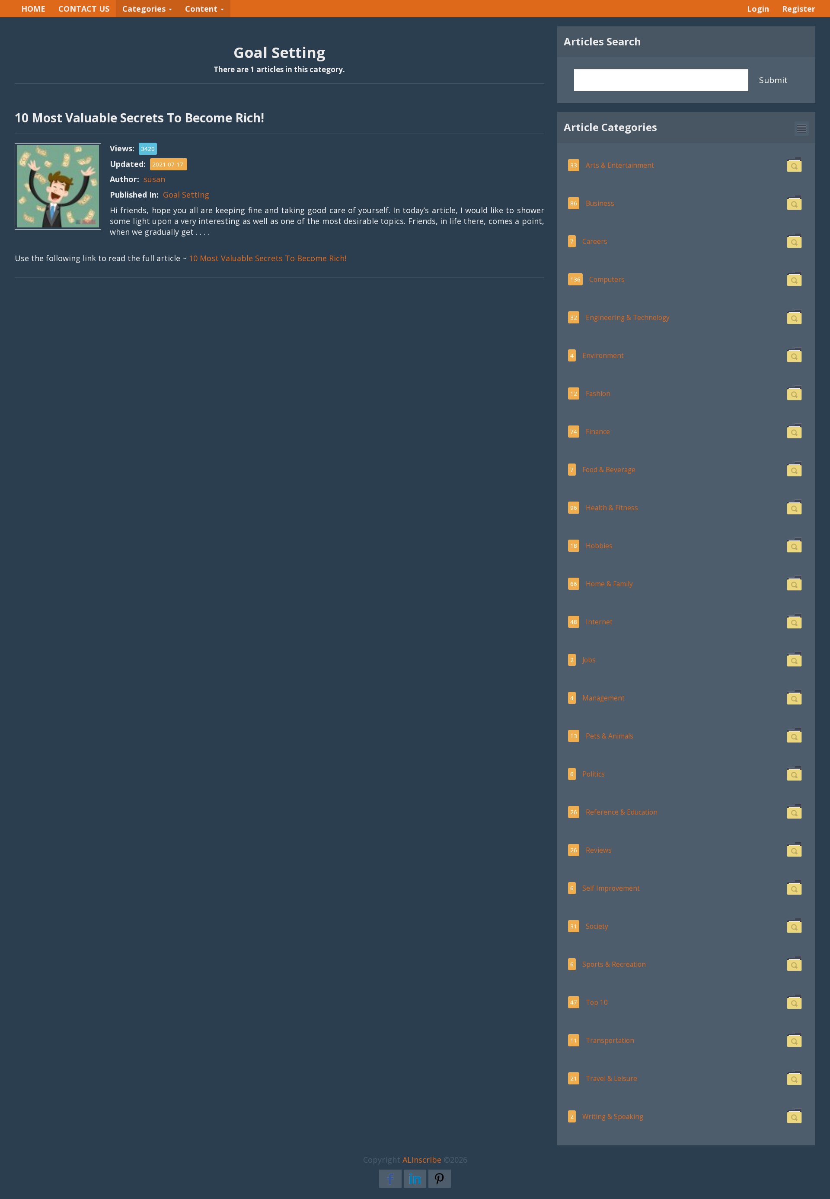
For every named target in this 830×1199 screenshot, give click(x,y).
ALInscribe (421, 1159)
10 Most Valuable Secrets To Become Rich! (267, 258)
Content (202, 8)
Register (798, 8)
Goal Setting (186, 194)
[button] (802, 128)
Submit (773, 80)
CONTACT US (83, 8)
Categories (145, 8)
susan (154, 179)
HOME (33, 8)
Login (758, 8)
